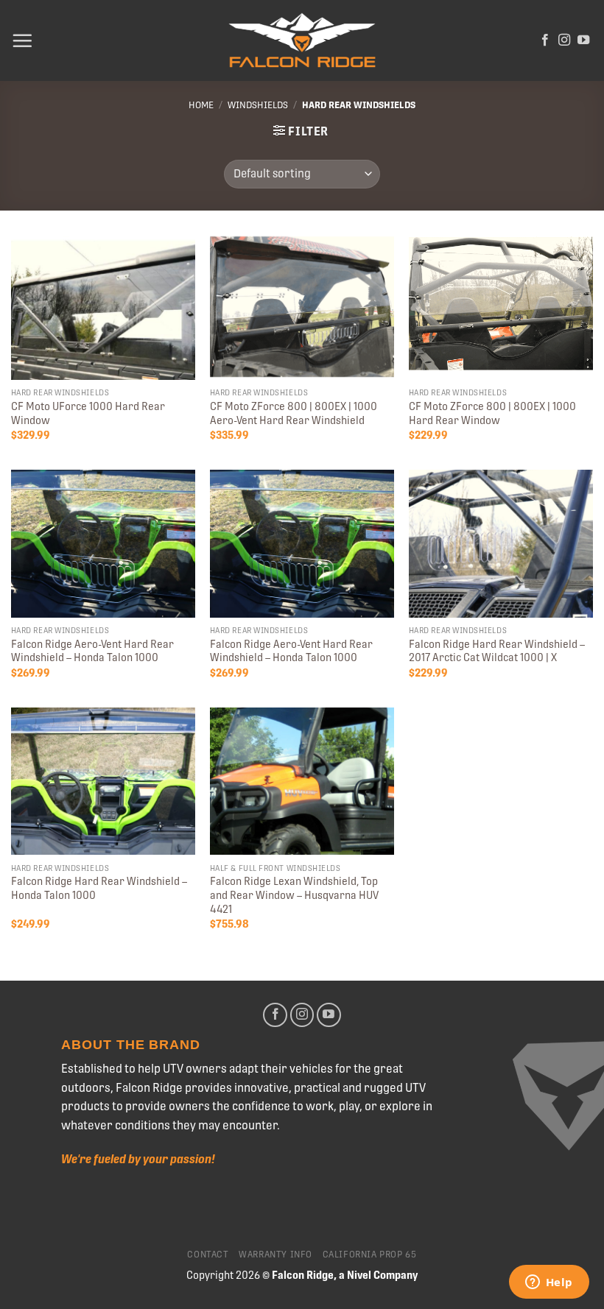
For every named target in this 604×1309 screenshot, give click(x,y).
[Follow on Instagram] (564, 40)
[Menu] (22, 40)
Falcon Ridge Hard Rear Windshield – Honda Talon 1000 (99, 888)
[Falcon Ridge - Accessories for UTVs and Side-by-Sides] (302, 41)
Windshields (258, 104)
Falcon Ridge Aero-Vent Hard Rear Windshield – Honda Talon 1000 (92, 651)
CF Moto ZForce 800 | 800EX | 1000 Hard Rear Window (492, 413)
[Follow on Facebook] (545, 40)
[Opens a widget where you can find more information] (548, 1283)
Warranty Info (275, 1254)
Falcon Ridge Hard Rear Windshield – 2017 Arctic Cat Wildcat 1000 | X (497, 651)
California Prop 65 (370, 1254)
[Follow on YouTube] (583, 40)
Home (201, 104)
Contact (207, 1254)
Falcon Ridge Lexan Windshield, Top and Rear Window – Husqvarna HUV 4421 (294, 894)
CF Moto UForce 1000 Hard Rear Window (88, 413)
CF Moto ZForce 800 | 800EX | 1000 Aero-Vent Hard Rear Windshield (293, 413)
